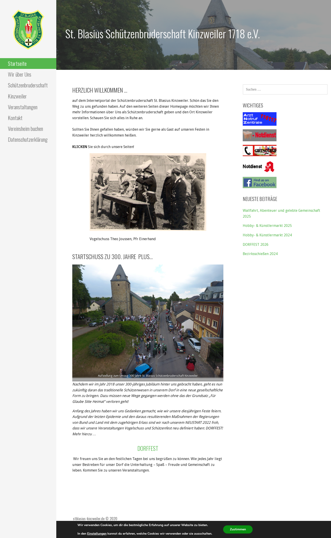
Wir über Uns (19, 74)
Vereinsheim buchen (25, 128)
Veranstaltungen (22, 107)
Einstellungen (97, 534)
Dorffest (147, 448)
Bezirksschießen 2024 (260, 254)
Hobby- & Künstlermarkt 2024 (267, 235)
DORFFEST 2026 (255, 244)
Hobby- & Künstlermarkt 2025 (267, 225)
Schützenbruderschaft (28, 85)
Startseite (17, 63)
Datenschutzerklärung (28, 139)
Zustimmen (238, 529)
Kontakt (15, 118)
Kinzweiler (17, 96)
